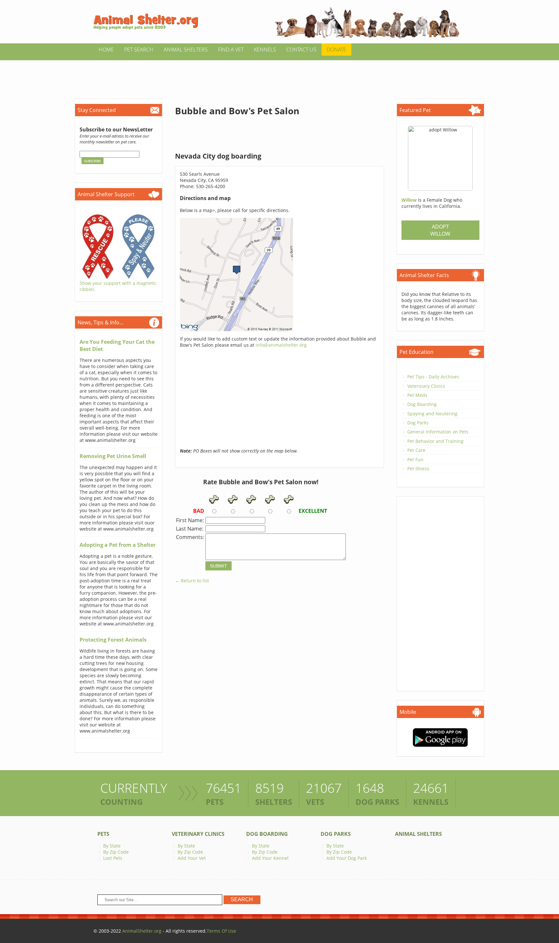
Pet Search (138, 49)
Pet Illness (418, 469)
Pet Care (416, 450)
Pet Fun (415, 459)
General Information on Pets (437, 432)
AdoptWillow (440, 230)
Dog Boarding (422, 404)
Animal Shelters (186, 49)
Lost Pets (112, 858)
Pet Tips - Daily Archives (433, 377)
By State (112, 846)
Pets (103, 833)
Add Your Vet (192, 858)
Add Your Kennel (270, 858)
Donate (336, 49)
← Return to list (192, 581)
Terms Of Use (221, 931)
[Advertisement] (279, 74)
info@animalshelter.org (281, 345)
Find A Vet (231, 49)
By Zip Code (116, 852)
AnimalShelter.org (141, 931)
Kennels (265, 49)
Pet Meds (417, 395)
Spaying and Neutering (432, 413)
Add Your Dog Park (346, 858)
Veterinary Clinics (426, 386)
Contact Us (301, 49)
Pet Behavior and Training (435, 441)
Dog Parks (418, 423)
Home (106, 49)
